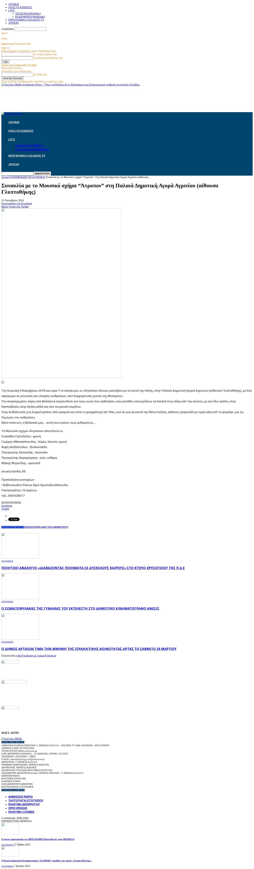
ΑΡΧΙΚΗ (13, 4)
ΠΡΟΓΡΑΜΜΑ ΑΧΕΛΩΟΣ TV (26, 19)
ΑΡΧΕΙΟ (13, 22)
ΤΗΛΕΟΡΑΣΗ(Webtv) (28, 13)
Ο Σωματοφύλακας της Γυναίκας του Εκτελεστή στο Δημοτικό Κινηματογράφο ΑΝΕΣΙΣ (80, 608)
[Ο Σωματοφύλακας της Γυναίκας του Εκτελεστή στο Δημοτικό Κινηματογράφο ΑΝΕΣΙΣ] (20, 598)
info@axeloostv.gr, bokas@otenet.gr (36, 655)
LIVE (11, 10)
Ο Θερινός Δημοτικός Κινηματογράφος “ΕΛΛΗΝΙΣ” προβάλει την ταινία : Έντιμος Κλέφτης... (46, 860)
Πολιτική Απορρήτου (24, 804)
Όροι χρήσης (17, 808)
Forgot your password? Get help (19, 64)
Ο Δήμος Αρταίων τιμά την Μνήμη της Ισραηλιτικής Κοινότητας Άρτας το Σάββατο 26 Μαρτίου (88, 649)
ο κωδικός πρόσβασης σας (47, 57)
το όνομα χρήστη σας (45, 54)
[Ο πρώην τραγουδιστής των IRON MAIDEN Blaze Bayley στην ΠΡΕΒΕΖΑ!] (10, 833)
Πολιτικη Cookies (21, 812)
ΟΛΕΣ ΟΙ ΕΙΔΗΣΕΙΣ (20, 7)
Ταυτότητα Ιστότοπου (25, 800)
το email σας (40, 74)
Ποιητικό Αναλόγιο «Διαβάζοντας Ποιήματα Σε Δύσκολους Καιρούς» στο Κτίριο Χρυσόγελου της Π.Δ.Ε (93, 568)
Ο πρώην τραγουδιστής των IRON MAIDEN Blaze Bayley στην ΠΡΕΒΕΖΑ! (37, 839)
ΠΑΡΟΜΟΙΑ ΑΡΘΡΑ (12, 527)
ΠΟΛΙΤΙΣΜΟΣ (7, 561)
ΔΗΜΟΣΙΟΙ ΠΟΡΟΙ (20, 797)
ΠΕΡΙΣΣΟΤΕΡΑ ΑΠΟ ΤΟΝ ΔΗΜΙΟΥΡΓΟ (46, 527)
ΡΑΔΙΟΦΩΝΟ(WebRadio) (30, 16)
